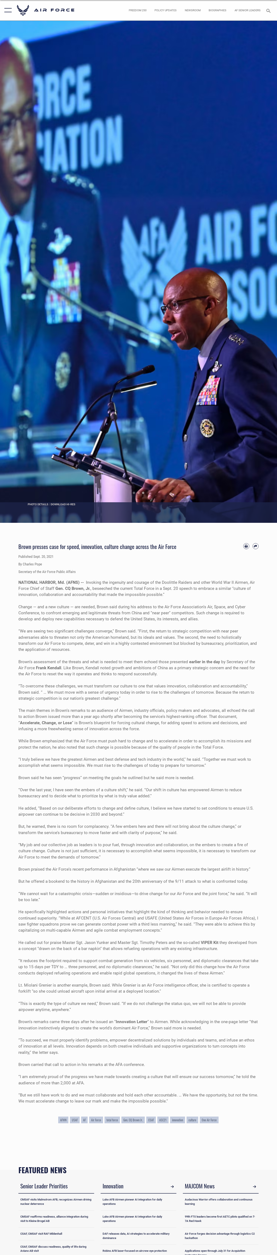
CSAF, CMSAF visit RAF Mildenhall (41, 1233)
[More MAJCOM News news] (254, 1187)
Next (263, 272)
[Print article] (246, 546)
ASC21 (163, 1120)
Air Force (96, 1120)
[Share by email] (256, 546)
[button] (7, 10)
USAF (75, 1120)
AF (84, 1120)
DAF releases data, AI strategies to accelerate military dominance (136, 1236)
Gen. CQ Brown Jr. (133, 1120)
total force (112, 1120)
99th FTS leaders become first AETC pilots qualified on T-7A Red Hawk (220, 1219)
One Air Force (209, 1120)
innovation (177, 1120)
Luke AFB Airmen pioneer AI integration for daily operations (132, 1201)
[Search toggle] (269, 10)
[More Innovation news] (172, 1187)
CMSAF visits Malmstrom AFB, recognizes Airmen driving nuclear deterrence (55, 1201)
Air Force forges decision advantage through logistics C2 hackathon (220, 1236)
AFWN (63, 1120)
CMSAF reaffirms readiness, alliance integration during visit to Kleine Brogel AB (54, 1219)
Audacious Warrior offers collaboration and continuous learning (219, 1201)
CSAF (151, 1120)
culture (192, 1120)
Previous (14, 272)
